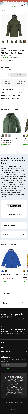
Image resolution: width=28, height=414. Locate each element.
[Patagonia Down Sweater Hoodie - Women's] (11, 123)
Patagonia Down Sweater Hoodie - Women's (9, 139)
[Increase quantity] (7, 74)
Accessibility (14, 409)
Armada (3, 48)
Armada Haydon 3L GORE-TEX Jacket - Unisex (10, 275)
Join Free (23, 89)
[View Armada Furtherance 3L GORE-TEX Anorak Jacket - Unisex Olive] (3, 41)
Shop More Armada (14, 214)
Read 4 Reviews (14, 57)
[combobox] (14, 11)
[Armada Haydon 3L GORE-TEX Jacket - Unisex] (11, 259)
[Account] (22, 5)
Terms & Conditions (14, 407)
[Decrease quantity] (3, 74)
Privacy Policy (14, 404)
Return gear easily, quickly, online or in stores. (19, 319)
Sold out (18, 74)
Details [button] (23, 92)
